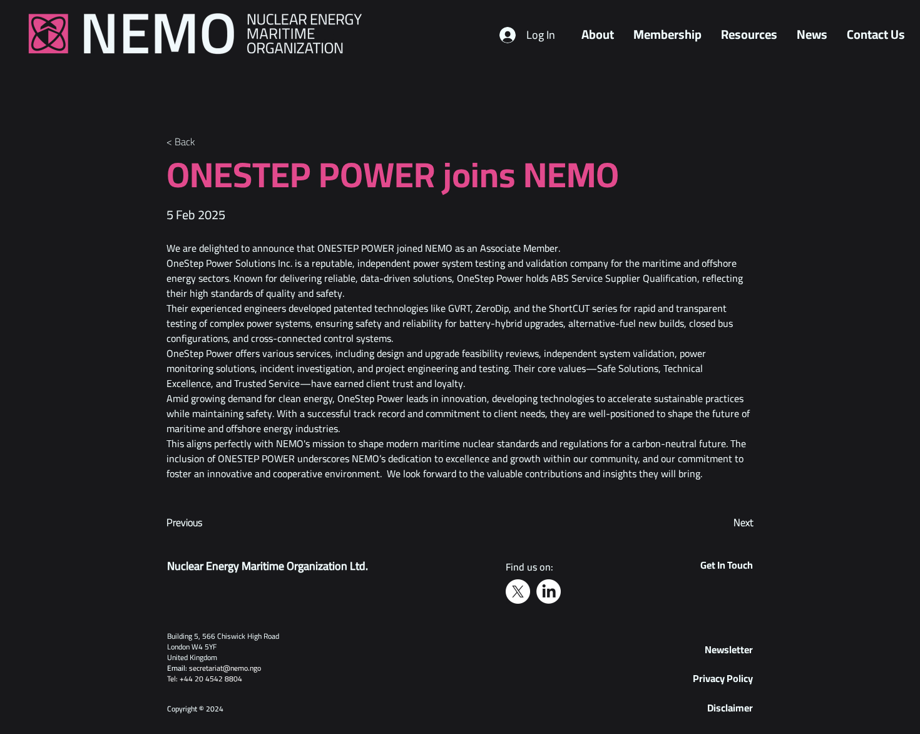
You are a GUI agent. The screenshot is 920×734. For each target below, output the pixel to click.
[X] (518, 591)
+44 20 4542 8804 (211, 678)
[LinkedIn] (548, 591)
